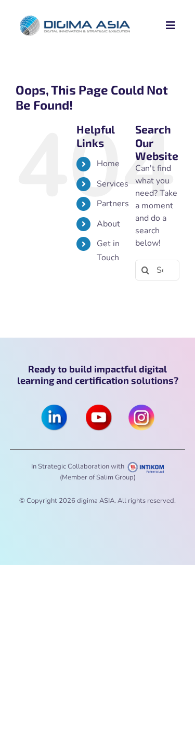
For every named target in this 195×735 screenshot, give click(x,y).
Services (112, 184)
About (108, 224)
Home (108, 163)
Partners (113, 203)
